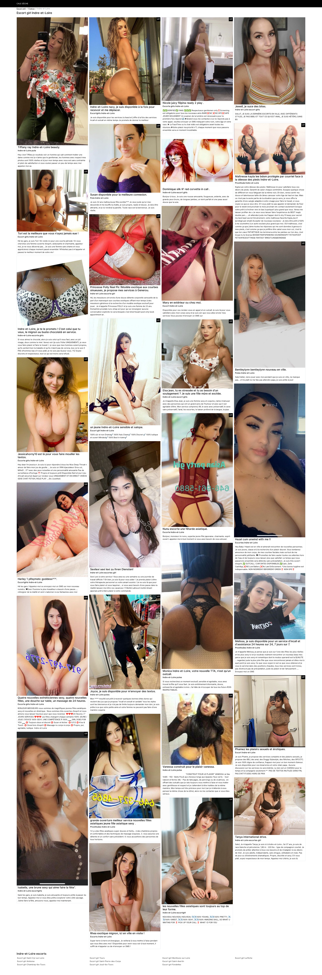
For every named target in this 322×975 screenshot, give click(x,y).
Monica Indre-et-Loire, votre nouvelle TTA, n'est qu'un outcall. (197, 672)
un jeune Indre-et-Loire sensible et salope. (116, 427)
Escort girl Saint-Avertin (173, 961)
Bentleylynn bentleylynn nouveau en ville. (261, 369)
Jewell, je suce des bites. (250, 106)
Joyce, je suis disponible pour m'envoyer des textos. (123, 691)
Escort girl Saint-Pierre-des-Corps (105, 961)
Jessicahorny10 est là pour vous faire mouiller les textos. (48, 455)
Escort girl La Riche (243, 958)
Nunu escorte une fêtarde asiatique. (185, 528)
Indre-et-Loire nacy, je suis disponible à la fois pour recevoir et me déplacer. (122, 108)
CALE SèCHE (22, 3)
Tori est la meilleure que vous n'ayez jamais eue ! (48, 233)
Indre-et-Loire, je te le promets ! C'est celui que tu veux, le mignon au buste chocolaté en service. (49, 330)
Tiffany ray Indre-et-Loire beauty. (39, 147)
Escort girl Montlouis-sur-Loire (176, 958)
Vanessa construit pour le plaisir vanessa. (189, 766)
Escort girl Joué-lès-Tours (101, 964)
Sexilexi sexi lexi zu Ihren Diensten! (111, 569)
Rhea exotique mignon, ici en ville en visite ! (117, 933)
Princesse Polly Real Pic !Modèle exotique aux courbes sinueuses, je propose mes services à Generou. (124, 289)
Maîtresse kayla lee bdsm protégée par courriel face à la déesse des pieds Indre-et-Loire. (269, 178)
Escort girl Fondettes (172, 964)
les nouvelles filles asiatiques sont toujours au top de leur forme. (196, 908)
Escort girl (21, 8)
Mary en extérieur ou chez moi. (182, 302)
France (31, 8)
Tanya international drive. (251, 836)
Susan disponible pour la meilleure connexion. (118, 194)
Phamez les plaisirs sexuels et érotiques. (260, 749)
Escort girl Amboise (26, 961)
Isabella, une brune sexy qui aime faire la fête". (47, 887)
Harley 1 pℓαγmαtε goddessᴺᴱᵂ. (37, 579)
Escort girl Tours (97, 958)
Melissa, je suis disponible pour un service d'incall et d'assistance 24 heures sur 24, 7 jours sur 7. (267, 643)
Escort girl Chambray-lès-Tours (31, 964)
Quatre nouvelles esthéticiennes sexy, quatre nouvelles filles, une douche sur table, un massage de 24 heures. (52, 699)
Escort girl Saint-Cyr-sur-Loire (30, 958)
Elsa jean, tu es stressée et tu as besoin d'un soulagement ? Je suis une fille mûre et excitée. (192, 392)
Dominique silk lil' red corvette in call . (186, 189)
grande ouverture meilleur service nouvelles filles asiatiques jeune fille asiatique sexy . (120, 822)
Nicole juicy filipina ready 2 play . (183, 102)
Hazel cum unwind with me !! (253, 539)
